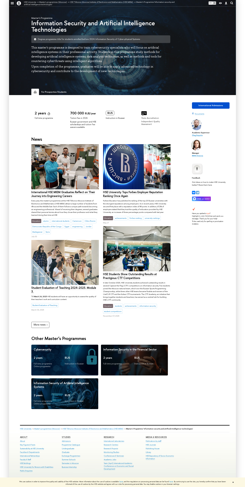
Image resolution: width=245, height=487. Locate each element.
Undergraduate (68, 448)
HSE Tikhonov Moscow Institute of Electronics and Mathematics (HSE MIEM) (93, 429)
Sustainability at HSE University (32, 448)
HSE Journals (151, 445)
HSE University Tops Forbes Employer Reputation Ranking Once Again (133, 194)
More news (40, 324)
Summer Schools (68, 459)
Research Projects (111, 448)
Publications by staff (153, 441)
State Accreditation (150, 118)
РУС (210, 3)
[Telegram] (197, 192)
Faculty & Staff (25, 459)
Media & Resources (156, 437)
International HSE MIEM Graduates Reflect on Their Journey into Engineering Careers (63, 194)
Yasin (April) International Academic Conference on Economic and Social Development (119, 466)
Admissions (66, 441)
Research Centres (111, 445)
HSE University (25, 429)
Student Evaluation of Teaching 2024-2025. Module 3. (63, 289)
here (121, 481)
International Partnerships (30, 456)
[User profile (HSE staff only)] (226, 3)
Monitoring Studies (111, 452)
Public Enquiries (26, 471)
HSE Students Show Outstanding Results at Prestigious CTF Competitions (130, 276)
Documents (199, 114)
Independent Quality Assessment (150, 122)
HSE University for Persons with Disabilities (36, 467)
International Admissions (210, 105)
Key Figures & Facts (27, 445)
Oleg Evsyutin (197, 135)
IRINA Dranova (197, 156)
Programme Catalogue (71, 445)
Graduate (65, 452)
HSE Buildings (25, 463)
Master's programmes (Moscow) (47, 429)
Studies (66, 437)
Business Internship (69, 467)
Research (109, 437)
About (24, 437)
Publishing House (153, 448)
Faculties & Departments (29, 452)
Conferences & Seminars (114, 456)
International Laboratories (114, 441)
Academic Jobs (110, 459)
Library (148, 452)
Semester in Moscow (70, 463)
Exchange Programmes (71, 456)
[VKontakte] (193, 192)
